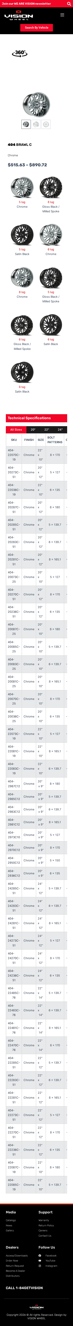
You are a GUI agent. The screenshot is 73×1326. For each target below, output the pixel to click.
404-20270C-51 (14, 594)
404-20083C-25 (14, 664)
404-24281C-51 (14, 923)
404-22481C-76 (14, 1028)
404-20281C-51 (14, 559)
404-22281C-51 (14, 1097)
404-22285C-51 (14, 1062)
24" (60, 429)
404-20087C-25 (14, 629)
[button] (62, 15)
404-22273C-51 (14, 1115)
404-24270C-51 (14, 958)
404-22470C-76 (14, 1045)
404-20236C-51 (14, 611)
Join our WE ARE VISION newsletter (26, 3)
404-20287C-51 (14, 507)
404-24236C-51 (14, 975)
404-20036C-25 (14, 716)
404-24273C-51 (14, 940)
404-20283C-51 (14, 542)
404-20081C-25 (14, 681)
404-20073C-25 (14, 577)
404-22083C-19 (14, 768)
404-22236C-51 (14, 1149)
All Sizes (16, 429)
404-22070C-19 (14, 455)
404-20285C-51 (14, 524)
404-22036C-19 (14, 489)
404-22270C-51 (14, 1132)
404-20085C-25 (14, 646)
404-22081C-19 (14, 751)
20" (33, 429)
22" (46, 429)
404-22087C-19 (14, 1167)
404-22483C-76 (14, 1010)
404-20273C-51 (14, 472)
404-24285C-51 (14, 888)
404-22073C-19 (14, 734)
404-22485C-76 (14, 993)
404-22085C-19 (14, 1184)
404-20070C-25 (14, 699)
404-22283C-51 (14, 1080)
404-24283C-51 (14, 905)
